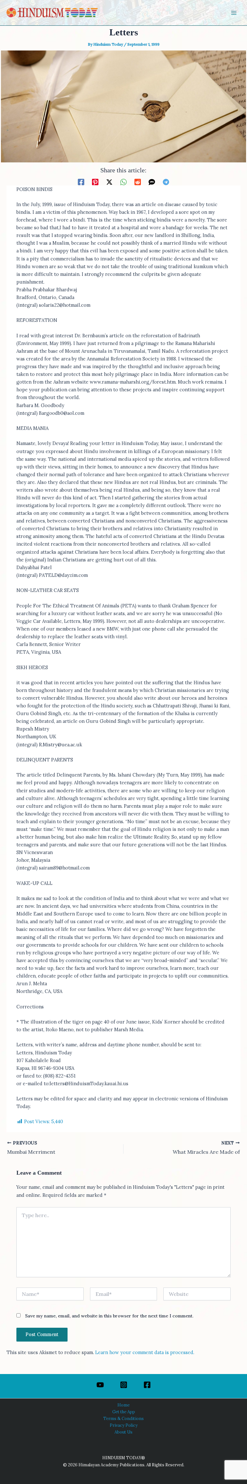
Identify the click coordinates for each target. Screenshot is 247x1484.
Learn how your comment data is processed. (144, 1352)
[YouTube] (100, 1384)
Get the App (123, 1411)
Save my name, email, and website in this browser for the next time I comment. (109, 1316)
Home (123, 1404)
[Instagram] (123, 1384)
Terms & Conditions (123, 1418)
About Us (123, 1431)
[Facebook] (81, 181)
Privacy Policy (124, 1425)
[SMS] (152, 181)
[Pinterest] (95, 181)
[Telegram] (166, 181)
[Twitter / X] (109, 181)
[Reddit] (137, 181)
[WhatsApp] (123, 181)
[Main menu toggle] (234, 13)
